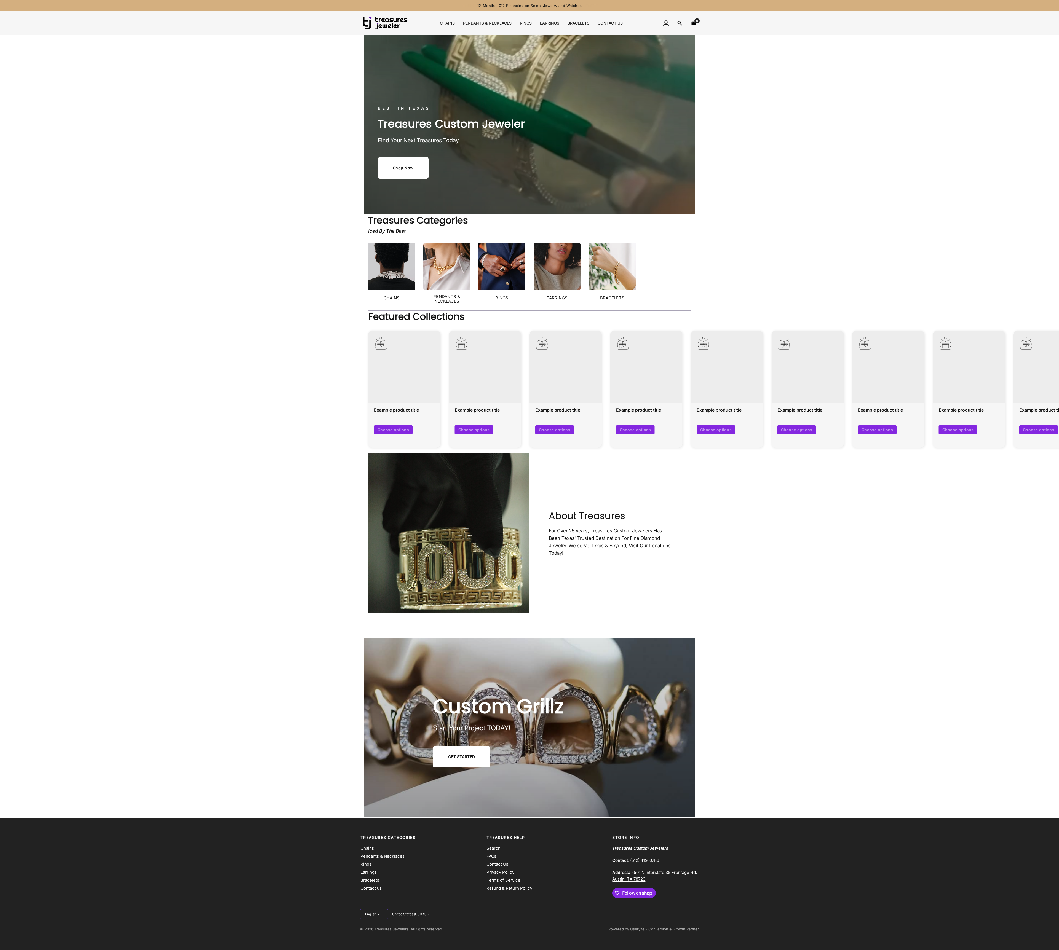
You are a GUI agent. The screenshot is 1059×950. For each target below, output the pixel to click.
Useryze (637, 929)
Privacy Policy (500, 872)
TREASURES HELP (505, 837)
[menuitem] (447, 23)
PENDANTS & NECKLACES (446, 299)
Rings (526, 23)
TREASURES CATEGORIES (388, 837)
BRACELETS (612, 298)
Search (493, 848)
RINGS (502, 298)
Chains (447, 23)
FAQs (491, 856)
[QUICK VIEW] (404, 367)
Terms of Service (503, 880)
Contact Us (497, 864)
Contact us (610, 23)
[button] (403, 168)
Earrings (549, 23)
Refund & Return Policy (509, 888)
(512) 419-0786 (644, 860)
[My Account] (666, 23)
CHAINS (392, 298)
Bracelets (578, 23)
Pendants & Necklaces (487, 23)
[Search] (680, 23)
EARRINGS (557, 298)
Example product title (396, 410)
